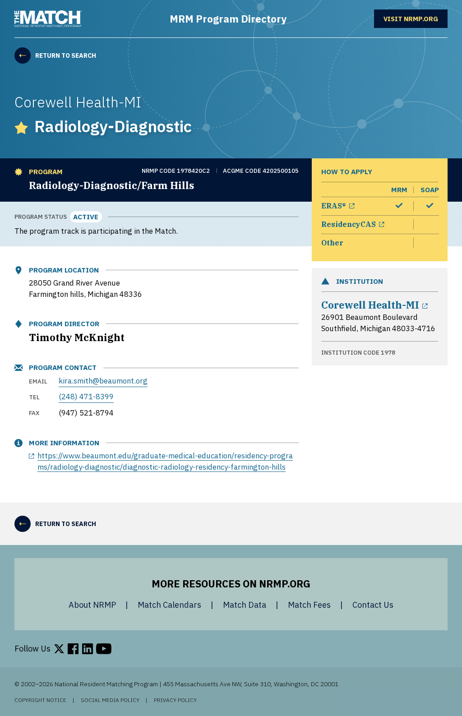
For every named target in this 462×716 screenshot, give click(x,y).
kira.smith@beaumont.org (103, 381)
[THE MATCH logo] (48, 19)
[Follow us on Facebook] (73, 648)
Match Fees (309, 605)
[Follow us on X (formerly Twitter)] (59, 648)
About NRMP (92, 605)
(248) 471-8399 (86, 397)
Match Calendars (169, 605)
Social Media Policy (110, 700)
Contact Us (372, 605)
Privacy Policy (175, 700)
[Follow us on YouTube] (103, 648)
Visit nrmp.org (415, 18)
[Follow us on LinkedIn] (87, 648)
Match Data (244, 605)
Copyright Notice (40, 700)
